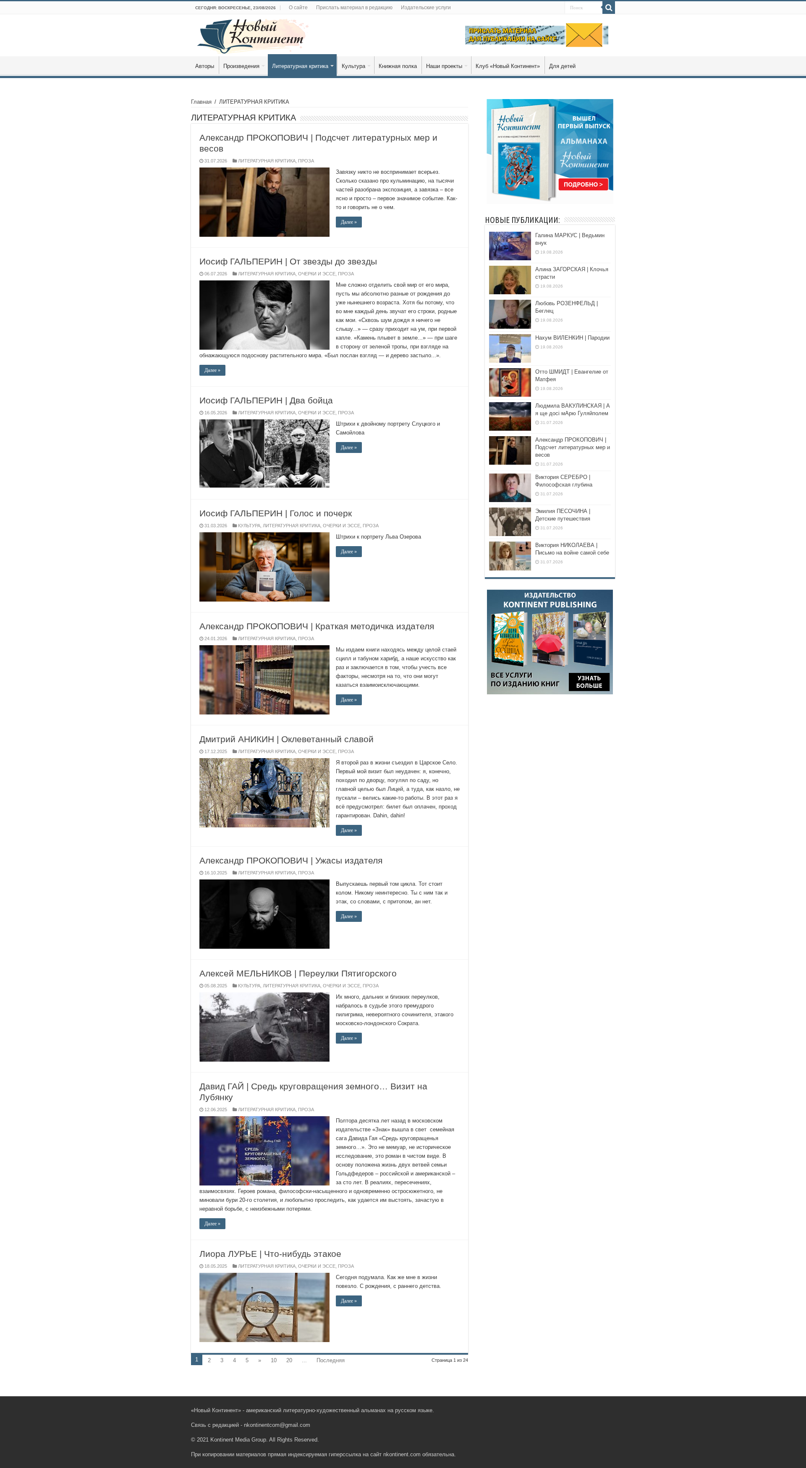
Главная (201, 102)
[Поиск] (608, 7)
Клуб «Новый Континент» (508, 66)
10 (274, 1360)
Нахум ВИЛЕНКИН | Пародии (572, 338)
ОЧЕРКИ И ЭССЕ (316, 273)
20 (289, 1360)
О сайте (298, 7)
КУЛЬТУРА (249, 525)
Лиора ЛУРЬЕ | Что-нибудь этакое (270, 1254)
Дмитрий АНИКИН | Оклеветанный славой (286, 739)
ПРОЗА (306, 160)
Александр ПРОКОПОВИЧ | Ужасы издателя (290, 860)
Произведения (241, 66)
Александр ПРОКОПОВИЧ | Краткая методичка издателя (316, 626)
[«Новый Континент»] (253, 35)
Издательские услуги (426, 7)
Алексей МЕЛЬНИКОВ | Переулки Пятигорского (298, 973)
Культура (353, 66)
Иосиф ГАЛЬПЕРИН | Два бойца (266, 400)
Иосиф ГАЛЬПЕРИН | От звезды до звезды (288, 261)
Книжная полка (398, 66)
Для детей (562, 66)
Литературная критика (300, 66)
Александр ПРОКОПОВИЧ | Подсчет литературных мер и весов (572, 447)
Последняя (331, 1360)
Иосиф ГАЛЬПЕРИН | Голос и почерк (275, 513)
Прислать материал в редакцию (354, 7)
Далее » (349, 222)
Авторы (204, 66)
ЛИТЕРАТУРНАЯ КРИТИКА (267, 160)
